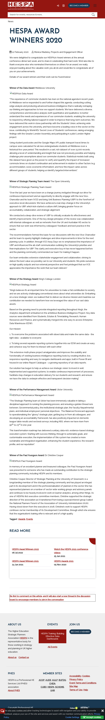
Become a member (79, 6)
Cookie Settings (72, 717)
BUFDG (62, 680)
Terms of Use (75, 690)
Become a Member (80, 632)
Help (85, 690)
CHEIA (52, 683)
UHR (52, 690)
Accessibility (75, 676)
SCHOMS (59, 687)
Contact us (24, 657)
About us (12, 657)
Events (29, 519)
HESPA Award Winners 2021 (25, 561)
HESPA (23, 638)
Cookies (86, 676)
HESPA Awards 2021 (64, 561)
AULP (55, 680)
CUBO (44, 687)
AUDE (48, 680)
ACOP (42, 680)
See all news (87, 573)
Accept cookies (93, 717)
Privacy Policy (76, 679)
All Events (52, 647)
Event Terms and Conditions (82, 683)
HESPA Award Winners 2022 (25, 549)
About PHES (14, 690)
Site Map (73, 686)
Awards (21, 519)
